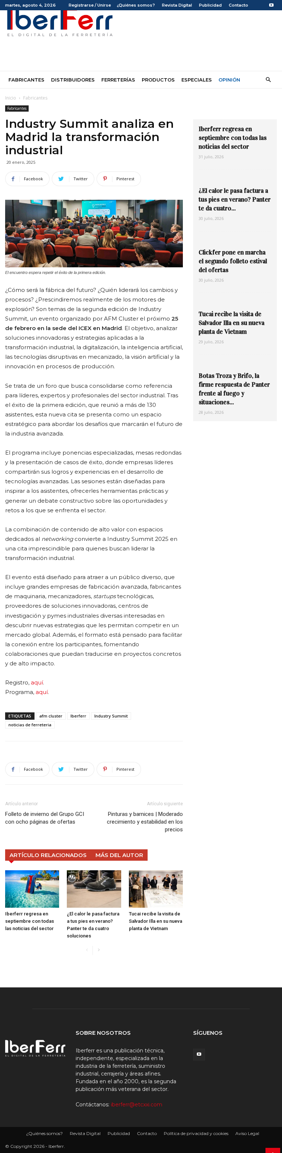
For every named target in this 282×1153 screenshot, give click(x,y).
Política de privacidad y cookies (196, 1133)
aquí (37, 682)
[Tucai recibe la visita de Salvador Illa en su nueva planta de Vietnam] (156, 888)
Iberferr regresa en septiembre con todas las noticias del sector (29, 921)
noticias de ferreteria (29, 724)
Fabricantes (26, 80)
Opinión (229, 80)
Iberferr (78, 716)
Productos (158, 80)
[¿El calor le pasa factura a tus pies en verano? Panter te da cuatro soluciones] (94, 888)
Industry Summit (111, 716)
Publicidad (210, 5)
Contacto (238, 5)
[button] (268, 79)
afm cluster (50, 716)
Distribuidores (73, 80)
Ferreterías (118, 80)
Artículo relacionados (48, 855)
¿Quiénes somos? (136, 5)
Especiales (196, 80)
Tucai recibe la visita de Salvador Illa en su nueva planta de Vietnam (155, 921)
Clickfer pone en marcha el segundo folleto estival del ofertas (233, 261)
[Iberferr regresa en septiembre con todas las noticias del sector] (32, 888)
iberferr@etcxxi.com (136, 1104)
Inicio (10, 98)
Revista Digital (177, 5)
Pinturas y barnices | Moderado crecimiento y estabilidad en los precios (145, 822)
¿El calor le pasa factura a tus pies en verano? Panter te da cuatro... (235, 199)
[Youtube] (271, 5)
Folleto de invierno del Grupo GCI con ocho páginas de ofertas (44, 818)
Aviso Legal (247, 1133)
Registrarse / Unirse (90, 5)
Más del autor (119, 855)
